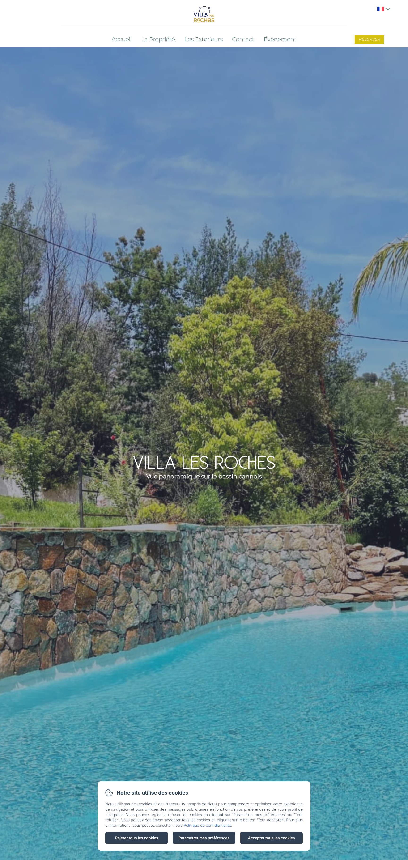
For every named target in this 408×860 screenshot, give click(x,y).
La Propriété (158, 39)
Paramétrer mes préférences (204, 837)
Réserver (369, 39)
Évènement (280, 39)
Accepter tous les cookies (271, 837)
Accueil (122, 39)
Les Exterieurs (203, 39)
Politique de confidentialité (207, 825)
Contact (243, 39)
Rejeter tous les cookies (136, 837)
